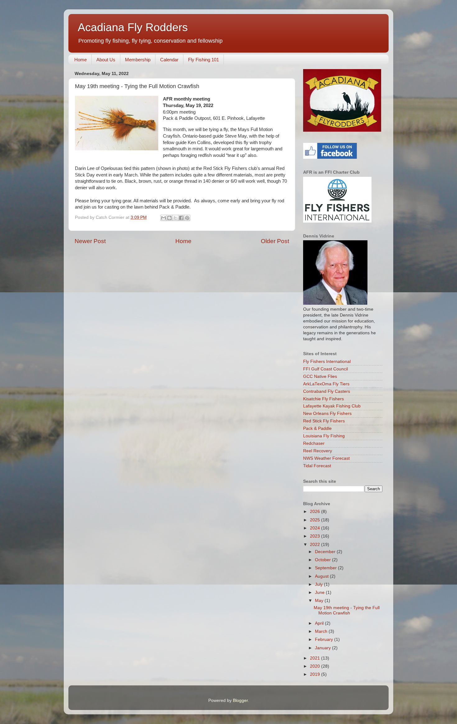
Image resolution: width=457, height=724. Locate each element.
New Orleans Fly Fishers (327, 413)
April (320, 623)
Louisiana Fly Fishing (324, 436)
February (324, 639)
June (320, 592)
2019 (315, 674)
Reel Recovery (317, 451)
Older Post (275, 241)
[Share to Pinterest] (187, 218)
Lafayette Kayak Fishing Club (332, 406)
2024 (315, 528)
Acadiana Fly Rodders (133, 27)
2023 (315, 536)
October (323, 559)
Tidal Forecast (317, 465)
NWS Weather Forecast (326, 458)
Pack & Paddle (317, 428)
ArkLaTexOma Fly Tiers (326, 384)
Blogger (240, 700)
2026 (315, 511)
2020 (315, 666)
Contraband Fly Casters (326, 391)
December (326, 551)
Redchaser (314, 443)
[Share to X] (175, 218)
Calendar (169, 59)
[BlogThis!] (169, 218)
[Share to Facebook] (181, 218)
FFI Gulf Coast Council (325, 369)
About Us (105, 59)
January (323, 648)
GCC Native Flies (320, 376)
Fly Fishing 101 (203, 59)
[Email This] (163, 218)
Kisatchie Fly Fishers (323, 399)
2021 (315, 658)
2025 (315, 520)
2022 (315, 544)
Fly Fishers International (327, 361)
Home (80, 59)
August (322, 576)
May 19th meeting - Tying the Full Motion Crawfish (347, 610)
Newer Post (90, 241)
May (320, 600)
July (319, 584)
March (322, 631)
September (326, 568)
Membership (137, 59)
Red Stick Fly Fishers (324, 421)
